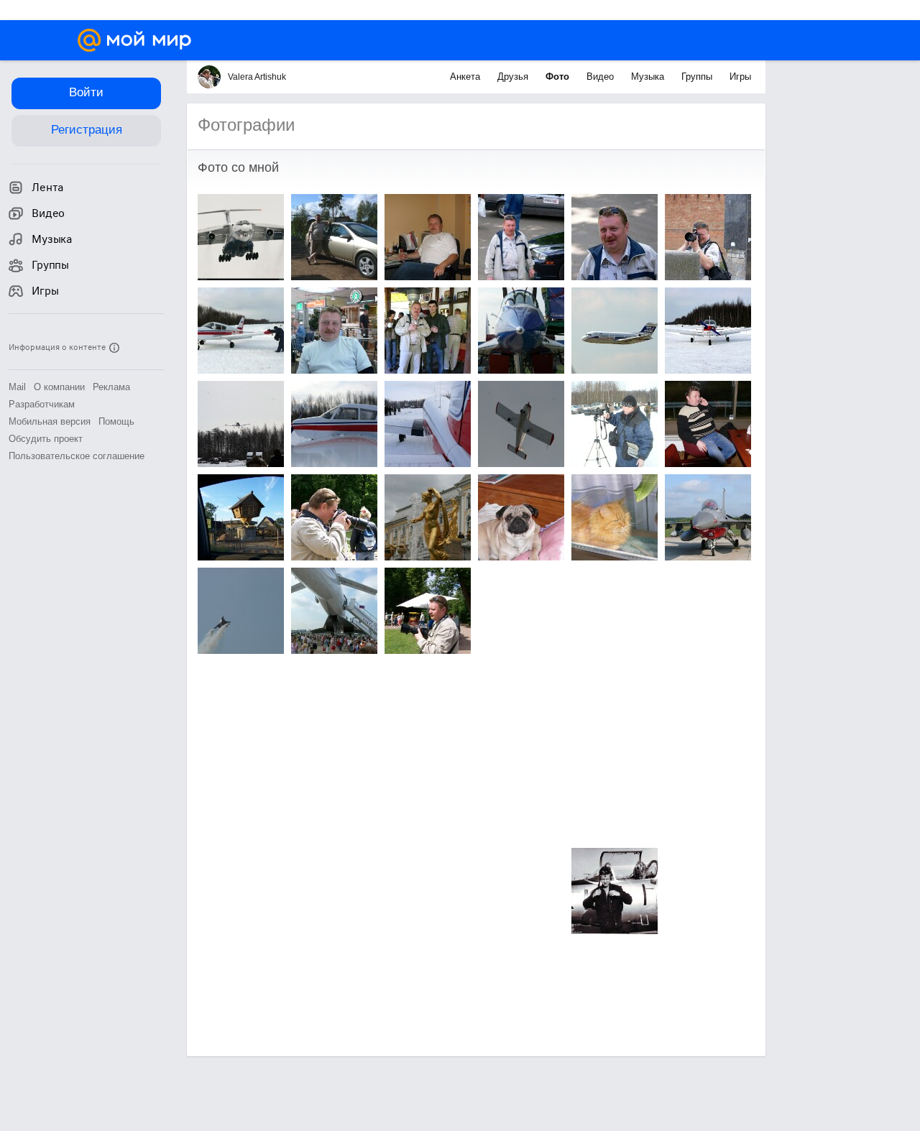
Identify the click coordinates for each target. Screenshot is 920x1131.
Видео (601, 76)
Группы (698, 76)
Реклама (111, 387)
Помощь (116, 421)
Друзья (514, 76)
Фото (559, 76)
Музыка (649, 76)
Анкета (466, 76)
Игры (740, 76)
